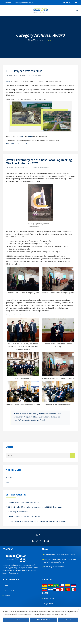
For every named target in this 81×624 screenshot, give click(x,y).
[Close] (79, 609)
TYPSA (30, 136)
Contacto (8, 3)
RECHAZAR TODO (43, 620)
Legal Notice (48, 603)
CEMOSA (21, 136)
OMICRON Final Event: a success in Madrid (23, 502)
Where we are (10, 590)
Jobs (6, 585)
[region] (40, 615)
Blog (7, 482)
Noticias (9, 477)
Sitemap (8, 595)
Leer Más (64, 614)
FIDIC (8, 81)
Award (11, 75)
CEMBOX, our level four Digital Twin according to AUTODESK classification (35, 507)
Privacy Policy (49, 598)
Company (17, 168)
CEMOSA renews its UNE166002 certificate (24, 516)
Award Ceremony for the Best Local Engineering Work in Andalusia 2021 (39, 161)
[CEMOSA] (40, 10)
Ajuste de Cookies (16, 620)
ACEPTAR (68, 620)
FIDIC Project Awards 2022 (24, 71)
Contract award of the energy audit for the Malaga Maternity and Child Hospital (36, 521)
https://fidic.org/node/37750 (16, 143)
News (15, 75)
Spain (26, 168)
